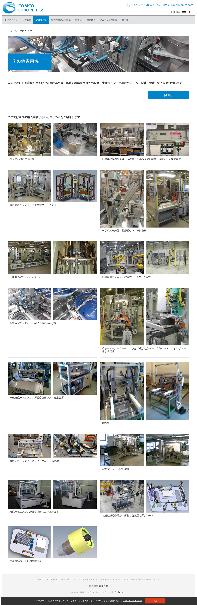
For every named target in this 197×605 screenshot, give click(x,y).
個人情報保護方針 (98, 585)
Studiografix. (120, 592)
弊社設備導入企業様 (61, 19)
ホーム (13, 31)
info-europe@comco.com (178, 5)
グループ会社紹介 (108, 19)
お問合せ (91, 19)
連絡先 (78, 19)
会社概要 (26, 19)
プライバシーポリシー (132, 600)
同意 (155, 601)
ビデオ (125, 19)
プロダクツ (41, 19)
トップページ (11, 19)
